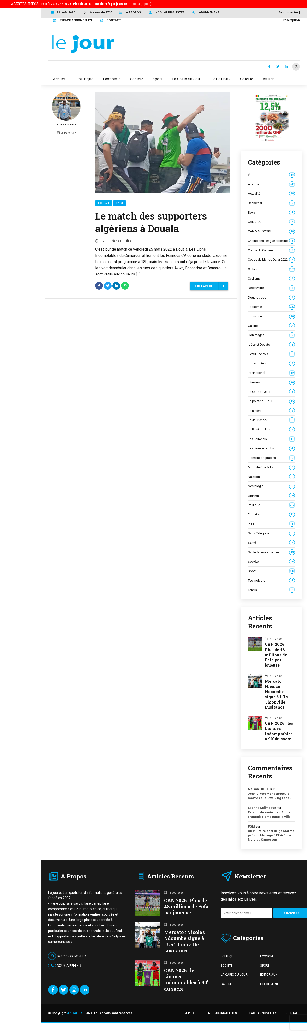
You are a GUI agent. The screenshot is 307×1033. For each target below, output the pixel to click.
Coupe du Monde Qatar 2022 (270, 259)
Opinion (271, 495)
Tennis (270, 590)
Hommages (270, 335)
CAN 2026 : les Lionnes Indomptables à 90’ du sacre (279, 731)
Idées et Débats (270, 344)
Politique (271, 505)
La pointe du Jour (271, 401)
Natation (270, 476)
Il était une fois (270, 354)
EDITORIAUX (268, 974)
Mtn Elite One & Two (270, 467)
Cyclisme (270, 278)
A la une (271, 184)
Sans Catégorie (270, 533)
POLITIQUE (228, 956)
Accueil (60, 78)
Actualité (271, 193)
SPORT (264, 965)
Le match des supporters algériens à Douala (151, 222)
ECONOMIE (267, 956)
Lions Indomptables (270, 458)
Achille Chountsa (66, 124)
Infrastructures (270, 363)
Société (271, 561)
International (271, 373)
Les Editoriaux (271, 439)
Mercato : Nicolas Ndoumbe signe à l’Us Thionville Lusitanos (276, 694)
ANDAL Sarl (76, 1013)
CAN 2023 (270, 222)
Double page (270, 297)
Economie (271, 307)
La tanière (270, 410)
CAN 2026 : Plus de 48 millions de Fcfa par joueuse (276, 655)
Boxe (270, 212)
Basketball (270, 203)
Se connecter (288, 12)
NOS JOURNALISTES (222, 1013)
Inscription (291, 20)
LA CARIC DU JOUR (234, 974)
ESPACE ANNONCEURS (262, 1013)
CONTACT (293, 1013)
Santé (270, 542)
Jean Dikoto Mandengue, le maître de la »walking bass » (269, 796)
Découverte (270, 288)
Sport (119, 203)
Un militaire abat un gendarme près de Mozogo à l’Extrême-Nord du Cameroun (271, 835)
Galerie (271, 326)
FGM (251, 826)
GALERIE (227, 984)
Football (103, 203)
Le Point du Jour (270, 429)
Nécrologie (270, 486)
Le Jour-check (270, 420)
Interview (271, 382)
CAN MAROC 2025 (271, 231)
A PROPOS (192, 1013)
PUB (270, 524)
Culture (271, 269)
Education (271, 316)
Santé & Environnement (271, 552)
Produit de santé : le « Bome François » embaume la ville (269, 814)
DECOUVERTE (269, 984)
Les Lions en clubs (270, 448)
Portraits (271, 514)
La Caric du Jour (270, 392)
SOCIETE (226, 965)
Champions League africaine (270, 241)
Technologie (270, 580)
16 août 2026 (96, 4)
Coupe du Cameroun (270, 250)
